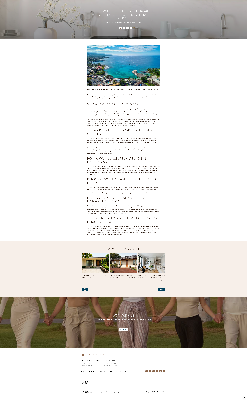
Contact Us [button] (123, 329)
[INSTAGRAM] (150, 371)
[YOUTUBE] (157, 371)
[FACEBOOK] (146, 371)
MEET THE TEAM (92, 371)
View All (161, 289)
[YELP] (160, 371)
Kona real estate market (109, 226)
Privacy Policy (161, 392)
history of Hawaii (92, 232)
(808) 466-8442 (86, 363)
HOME (82, 371)
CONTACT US (123, 371)
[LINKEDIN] (153, 371)
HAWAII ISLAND (102, 371)
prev (83, 289)
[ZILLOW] (164, 371)
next (86, 289)
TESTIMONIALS (113, 371)
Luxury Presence (120, 392)
